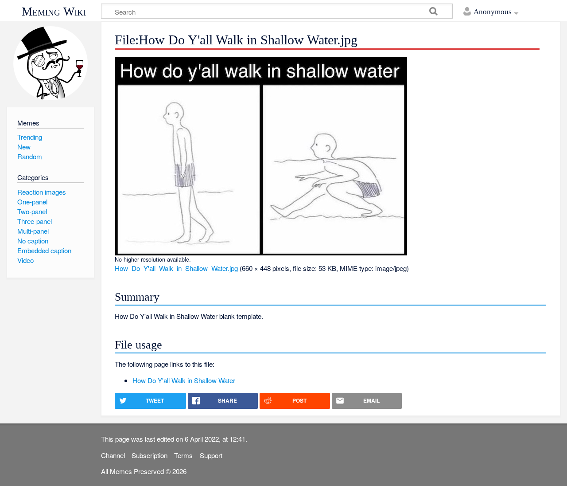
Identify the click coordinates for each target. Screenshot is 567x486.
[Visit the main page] (50, 63)
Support (211, 455)
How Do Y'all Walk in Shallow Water (183, 380)
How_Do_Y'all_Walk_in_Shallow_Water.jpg (176, 268)
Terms (183, 455)
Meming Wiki (54, 11)
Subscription (149, 455)
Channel (113, 455)
